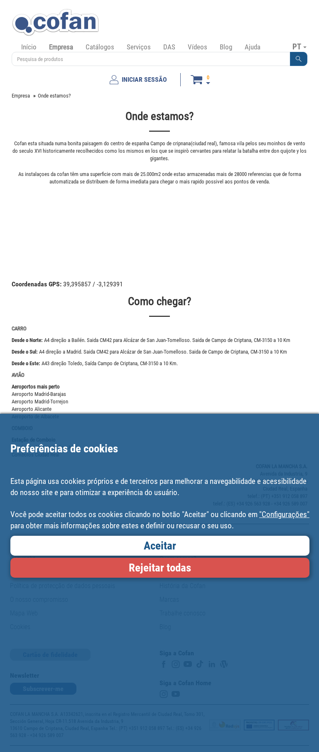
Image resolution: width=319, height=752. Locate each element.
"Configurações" (284, 514)
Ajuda (252, 47)
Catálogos (100, 47)
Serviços (139, 47)
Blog (226, 47)
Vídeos (197, 47)
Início (29, 47)
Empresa (61, 47)
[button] (298, 59)
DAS (169, 47)
